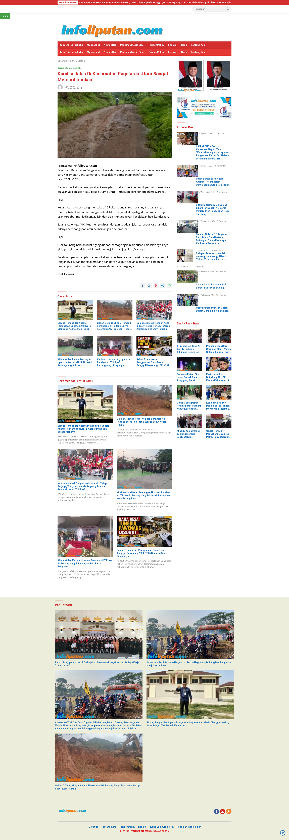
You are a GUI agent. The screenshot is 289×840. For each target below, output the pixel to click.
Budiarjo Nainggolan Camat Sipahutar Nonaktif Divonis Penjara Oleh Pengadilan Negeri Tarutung (213, 209)
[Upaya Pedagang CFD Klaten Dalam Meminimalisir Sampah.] (187, 300)
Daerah (77, 67)
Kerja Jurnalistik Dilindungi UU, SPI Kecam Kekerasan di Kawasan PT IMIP (217, 377)
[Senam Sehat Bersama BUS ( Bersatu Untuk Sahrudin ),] (187, 276)
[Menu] (60, 9)
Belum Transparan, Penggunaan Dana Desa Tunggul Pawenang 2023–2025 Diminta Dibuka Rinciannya (153, 362)
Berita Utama (65, 67)
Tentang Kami (198, 45)
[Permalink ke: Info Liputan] (60, 86)
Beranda (93, 826)
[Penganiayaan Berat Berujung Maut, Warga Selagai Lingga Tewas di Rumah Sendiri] (218, 336)
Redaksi (172, 45)
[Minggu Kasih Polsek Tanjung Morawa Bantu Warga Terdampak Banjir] (189, 421)
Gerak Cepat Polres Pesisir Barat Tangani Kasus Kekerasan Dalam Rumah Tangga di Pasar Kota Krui (189, 405)
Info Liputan (70, 85)
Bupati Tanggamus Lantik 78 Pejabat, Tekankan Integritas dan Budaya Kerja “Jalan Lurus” (97, 664)
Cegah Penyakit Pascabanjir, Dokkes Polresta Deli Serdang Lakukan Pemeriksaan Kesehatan (218, 434)
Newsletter (110, 45)
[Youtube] (222, 812)
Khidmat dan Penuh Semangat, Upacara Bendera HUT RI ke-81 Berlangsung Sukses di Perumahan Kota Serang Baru (75, 362)
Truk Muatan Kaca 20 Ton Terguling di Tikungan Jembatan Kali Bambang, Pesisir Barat (189, 349)
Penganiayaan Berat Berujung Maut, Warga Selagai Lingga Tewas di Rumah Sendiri (218, 349)
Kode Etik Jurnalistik (71, 45)
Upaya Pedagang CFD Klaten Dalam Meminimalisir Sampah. (212, 309)
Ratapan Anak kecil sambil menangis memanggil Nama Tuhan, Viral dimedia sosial (211, 256)
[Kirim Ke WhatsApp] (169, 285)
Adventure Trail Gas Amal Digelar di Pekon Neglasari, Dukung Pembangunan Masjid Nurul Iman (189, 664)
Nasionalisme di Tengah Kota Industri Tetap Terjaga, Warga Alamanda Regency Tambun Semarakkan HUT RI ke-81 (153, 326)
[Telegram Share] (162, 285)
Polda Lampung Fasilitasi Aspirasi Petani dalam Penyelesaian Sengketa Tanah (212, 181)
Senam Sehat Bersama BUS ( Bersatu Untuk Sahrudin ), (211, 286)
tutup (5, 16)
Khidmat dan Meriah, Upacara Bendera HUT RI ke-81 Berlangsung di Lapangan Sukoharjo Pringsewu (113, 362)
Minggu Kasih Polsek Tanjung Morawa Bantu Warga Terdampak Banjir (188, 434)
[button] (228, 8)
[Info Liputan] (113, 30)
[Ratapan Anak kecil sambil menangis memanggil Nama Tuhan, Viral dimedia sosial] (185, 255)
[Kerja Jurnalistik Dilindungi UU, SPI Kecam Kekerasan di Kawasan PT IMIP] (218, 364)
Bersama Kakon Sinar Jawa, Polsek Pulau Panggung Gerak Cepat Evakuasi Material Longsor (189, 377)
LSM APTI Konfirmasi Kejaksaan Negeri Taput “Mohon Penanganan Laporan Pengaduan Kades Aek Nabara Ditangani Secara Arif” (212, 152)
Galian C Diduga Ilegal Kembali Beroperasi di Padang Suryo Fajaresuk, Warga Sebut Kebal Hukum (114, 326)
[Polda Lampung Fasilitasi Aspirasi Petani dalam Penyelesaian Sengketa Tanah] (187, 171)
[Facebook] (216, 812)
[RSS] (228, 812)
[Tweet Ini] (149, 285)
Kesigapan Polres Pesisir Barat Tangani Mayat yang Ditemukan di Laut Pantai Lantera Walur (218, 405)
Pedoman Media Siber (132, 45)
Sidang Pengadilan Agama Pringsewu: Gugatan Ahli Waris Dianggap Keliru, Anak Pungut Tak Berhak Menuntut (74, 326)
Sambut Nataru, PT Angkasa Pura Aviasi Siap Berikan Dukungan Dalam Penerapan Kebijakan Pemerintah (211, 239)
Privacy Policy (156, 45)
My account (93, 45)
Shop (184, 45)
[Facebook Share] (142, 285)
